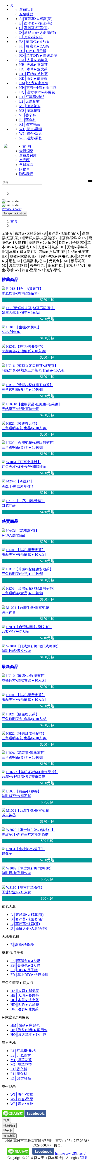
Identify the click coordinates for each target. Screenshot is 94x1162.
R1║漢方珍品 (29, 124)
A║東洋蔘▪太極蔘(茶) (35, 19)
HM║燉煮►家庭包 (33, 83)
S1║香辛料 (27, 115)
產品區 (24, 160)
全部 (5, 233)
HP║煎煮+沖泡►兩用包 (37, 87)
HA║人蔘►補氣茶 (33, 60)
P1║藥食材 (27, 120)
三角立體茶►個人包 (17, 983)
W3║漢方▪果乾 (30, 138)
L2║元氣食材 (29, 101)
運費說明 (26, 9)
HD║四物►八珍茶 (33, 74)
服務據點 (26, 14)
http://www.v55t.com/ (70, 1153)
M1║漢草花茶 (29, 106)
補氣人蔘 (9, 906)
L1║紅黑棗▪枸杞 (31, 97)
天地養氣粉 (10, 936)
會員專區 (26, 165)
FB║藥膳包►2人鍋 (34, 46)
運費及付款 (28, 155)
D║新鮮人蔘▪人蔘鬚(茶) (37, 32)
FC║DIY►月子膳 (32, 51)
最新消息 (26, 151)
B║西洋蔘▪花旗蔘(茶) (35, 23)
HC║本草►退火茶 (33, 69)
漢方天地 (9, 1043)
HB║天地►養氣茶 (33, 65)
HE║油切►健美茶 (33, 78)
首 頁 (27, 146)
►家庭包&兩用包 (15, 1017)
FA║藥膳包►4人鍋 (34, 42)
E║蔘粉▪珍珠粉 (31, 37)
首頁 (13, 221)
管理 (83, 1158)
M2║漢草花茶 (29, 110)
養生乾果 (9, 1086)
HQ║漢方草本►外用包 (37, 92)
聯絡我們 (26, 174)
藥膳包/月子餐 (13, 953)
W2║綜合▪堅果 (30, 133)
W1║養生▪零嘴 (30, 129)
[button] (8, 209)
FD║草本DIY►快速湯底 (38, 55)
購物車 (24, 169)
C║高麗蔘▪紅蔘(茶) (34, 28)
